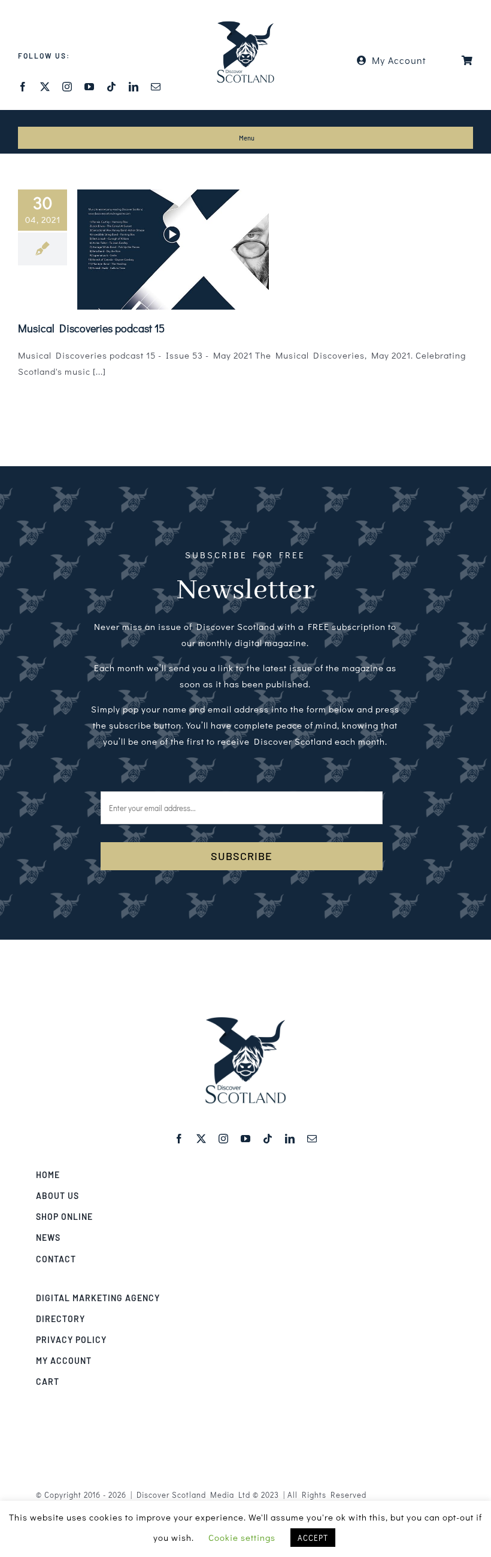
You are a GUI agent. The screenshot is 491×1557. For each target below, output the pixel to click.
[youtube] (89, 86)
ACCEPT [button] (313, 1537)
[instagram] (67, 86)
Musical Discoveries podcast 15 (91, 328)
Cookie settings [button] (241, 1537)
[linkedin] (134, 86)
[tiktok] (112, 86)
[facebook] (23, 86)
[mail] (156, 86)
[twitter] (45, 86)
